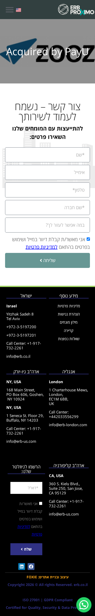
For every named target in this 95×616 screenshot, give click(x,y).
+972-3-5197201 (21, 335)
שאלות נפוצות (69, 338)
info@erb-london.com (68, 424)
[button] (9, 9)
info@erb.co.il (18, 356)
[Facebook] (31, 566)
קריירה (68, 330)
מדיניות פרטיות (69, 305)
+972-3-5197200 (21, 326)
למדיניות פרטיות (42, 246)
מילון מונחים (69, 322)
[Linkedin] (21, 566)
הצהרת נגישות (69, 314)
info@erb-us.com (21, 441)
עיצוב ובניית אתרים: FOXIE (48, 577)
